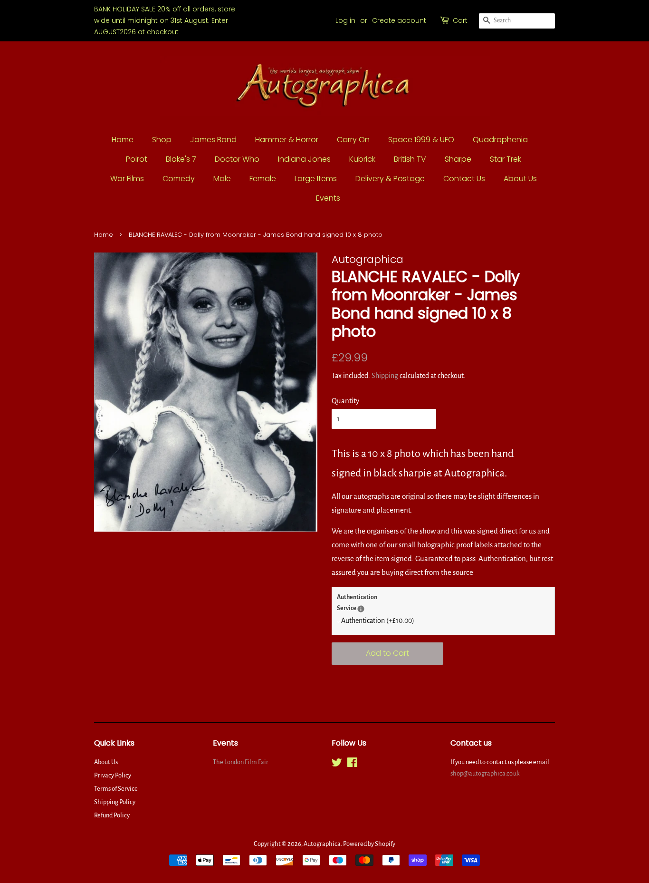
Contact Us (464, 178)
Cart (460, 20)
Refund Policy (112, 815)
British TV (410, 159)
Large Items (316, 178)
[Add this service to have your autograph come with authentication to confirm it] (360, 608)
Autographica (322, 843)
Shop (162, 139)
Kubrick (362, 159)
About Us (520, 178)
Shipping (385, 375)
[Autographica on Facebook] (352, 764)
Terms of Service (116, 788)
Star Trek (505, 159)
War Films (127, 178)
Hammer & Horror (286, 139)
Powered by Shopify (369, 843)
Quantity (345, 401)
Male (222, 178)
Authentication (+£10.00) (377, 620)
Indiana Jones (304, 159)
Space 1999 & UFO (421, 139)
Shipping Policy (114, 801)
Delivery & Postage (390, 178)
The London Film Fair (240, 762)
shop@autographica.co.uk (485, 773)
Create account (399, 20)
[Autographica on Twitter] (337, 764)
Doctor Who (237, 159)
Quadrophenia (500, 139)
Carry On (353, 139)
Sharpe (458, 159)
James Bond (213, 139)
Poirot (136, 159)
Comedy (178, 178)
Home (123, 139)
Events (328, 198)
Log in (345, 20)
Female (262, 178)
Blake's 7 (181, 159)
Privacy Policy (112, 775)
